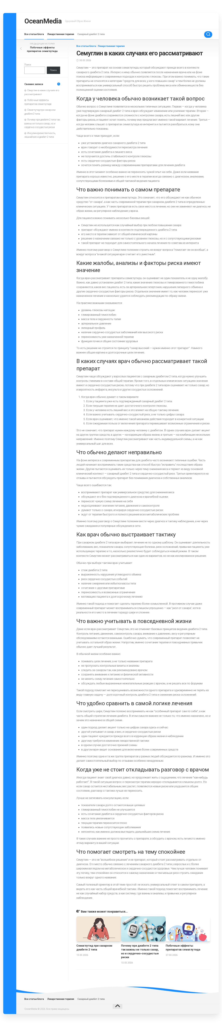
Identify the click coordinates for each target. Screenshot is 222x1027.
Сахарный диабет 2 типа (91, 34)
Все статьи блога (34, 34)
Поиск (27, 64)
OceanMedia (43, 21)
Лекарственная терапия (60, 34)
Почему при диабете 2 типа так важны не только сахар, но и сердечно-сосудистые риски (42, 123)
